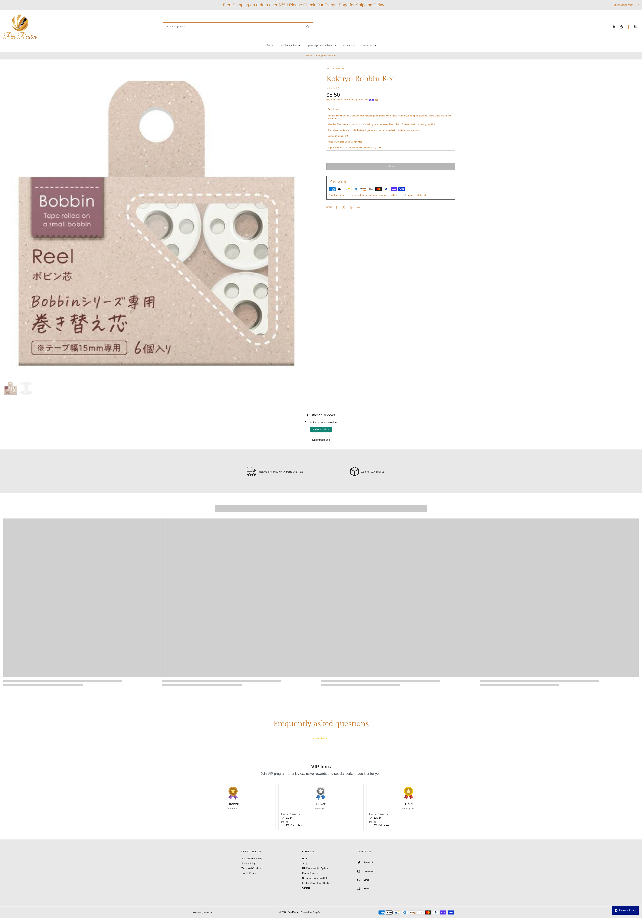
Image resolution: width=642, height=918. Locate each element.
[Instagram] (360, 871)
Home (309, 55)
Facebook (368, 862)
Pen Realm (293, 912)
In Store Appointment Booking (316, 883)
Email (366, 880)
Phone (367, 888)
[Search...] (307, 26)
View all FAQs (320, 738)
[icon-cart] (621, 26)
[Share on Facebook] (336, 207)
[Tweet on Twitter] (343, 207)
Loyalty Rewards (249, 873)
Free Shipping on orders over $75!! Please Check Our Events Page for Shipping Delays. (305, 5)
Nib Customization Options (315, 868)
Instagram (368, 871)
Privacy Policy (248, 863)
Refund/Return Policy (251, 859)
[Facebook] (360, 862)
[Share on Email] (358, 207)
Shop (304, 863)
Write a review (321, 429)
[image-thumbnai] (10, 388)
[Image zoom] (159, 224)
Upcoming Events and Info (315, 878)
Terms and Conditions (251, 868)
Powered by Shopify (310, 912)
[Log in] (613, 26)
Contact (306, 888)
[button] (390, 166)
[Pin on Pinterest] (351, 207)
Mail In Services (310, 873)
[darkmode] (633, 27)
